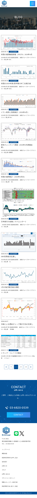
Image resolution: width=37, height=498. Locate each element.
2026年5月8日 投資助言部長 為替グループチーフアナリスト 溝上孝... (18, 222)
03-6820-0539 (19, 407)
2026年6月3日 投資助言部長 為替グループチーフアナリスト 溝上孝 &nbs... (18, 84)
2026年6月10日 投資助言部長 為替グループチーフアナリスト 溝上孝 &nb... (18, 55)
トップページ (6, 449)
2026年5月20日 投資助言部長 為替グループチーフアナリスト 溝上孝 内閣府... (18, 147)
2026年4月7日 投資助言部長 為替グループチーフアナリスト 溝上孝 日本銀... (18, 325)
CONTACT (18, 415)
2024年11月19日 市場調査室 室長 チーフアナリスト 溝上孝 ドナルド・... (18, 354)
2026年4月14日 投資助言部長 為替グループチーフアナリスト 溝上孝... (18, 288)
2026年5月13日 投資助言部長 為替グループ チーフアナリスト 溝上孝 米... (18, 178)
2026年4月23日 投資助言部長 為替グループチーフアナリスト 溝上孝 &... (18, 257)
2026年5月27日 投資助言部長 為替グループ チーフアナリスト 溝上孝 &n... (18, 113)
